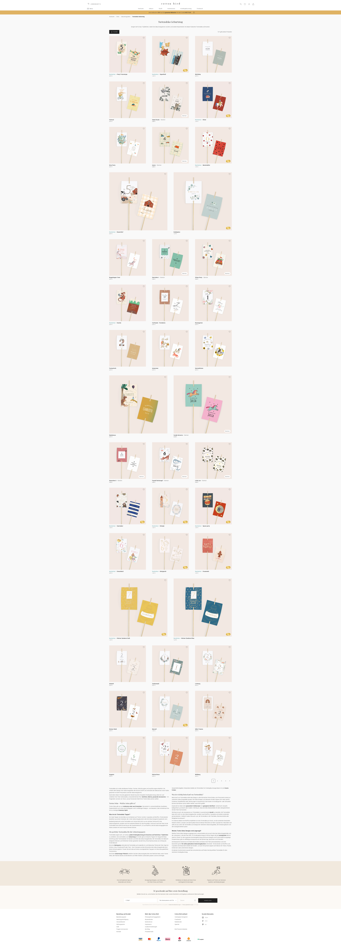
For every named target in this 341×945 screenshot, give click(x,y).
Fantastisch (112, 368)
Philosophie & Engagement (152, 917)
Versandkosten (120, 922)
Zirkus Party (198, 277)
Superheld (163, 74)
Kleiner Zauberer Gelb (123, 638)
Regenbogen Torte (114, 277)
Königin (162, 526)
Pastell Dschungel (157, 480)
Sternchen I (155, 277)
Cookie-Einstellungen (151, 926)
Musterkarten (149, 919)
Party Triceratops (122, 74)
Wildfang (197, 774)
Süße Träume (199, 729)
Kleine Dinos (156, 774)
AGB (117, 926)
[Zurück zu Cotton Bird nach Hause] (170, 5)
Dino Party (112, 165)
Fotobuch (200, 8)
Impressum (148, 924)
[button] (194, 12)
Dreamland (120, 571)
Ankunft (111, 683)
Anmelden (208, 900)
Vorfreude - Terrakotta (158, 323)
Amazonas (155, 368)
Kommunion (171, 8)
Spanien (177, 924)
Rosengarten (199, 323)
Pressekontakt (149, 931)
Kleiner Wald (113, 729)
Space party (206, 526)
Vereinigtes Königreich (181, 917)
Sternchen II (112, 480)
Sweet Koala (155, 119)
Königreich (163, 571)
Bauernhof (120, 232)
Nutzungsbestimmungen (188, 904)
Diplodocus (112, 435)
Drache (119, 323)
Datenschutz (148, 922)
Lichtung (197, 683)
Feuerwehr (206, 571)
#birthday (198, 74)
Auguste (111, 774)
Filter (115, 32)
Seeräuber (120, 526)
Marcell (154, 729)
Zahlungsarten (120, 924)
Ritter (204, 119)
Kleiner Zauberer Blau (187, 638)
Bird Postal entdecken (181, 929)
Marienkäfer (206, 165)
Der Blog (147, 929)
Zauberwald (155, 683)
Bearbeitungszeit (121, 917)
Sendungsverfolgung (122, 919)
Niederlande (178, 922)
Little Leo (198, 480)
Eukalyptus (177, 232)
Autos (154, 165)
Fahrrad (111, 119)
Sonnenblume (199, 368)
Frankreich (178, 919)
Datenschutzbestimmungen (175, 904)
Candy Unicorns (178, 435)
